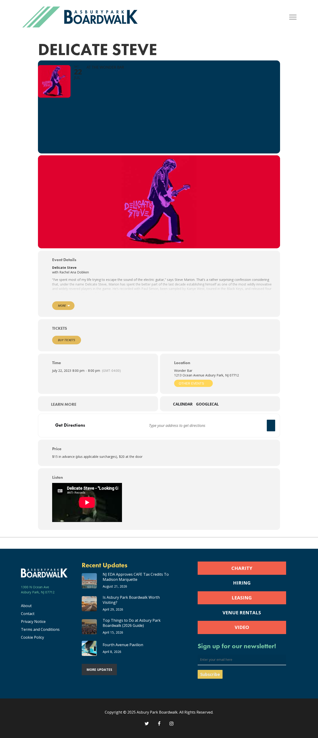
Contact (27, 613)
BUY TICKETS (66, 340)
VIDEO (242, 627)
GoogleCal (207, 404)
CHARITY (241, 568)
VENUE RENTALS (242, 612)
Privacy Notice (33, 621)
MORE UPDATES (99, 669)
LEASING (242, 598)
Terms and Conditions (40, 629)
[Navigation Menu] (293, 17)
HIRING (242, 583)
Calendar (183, 404)
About (26, 605)
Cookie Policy (32, 637)
